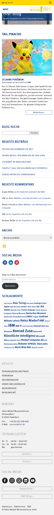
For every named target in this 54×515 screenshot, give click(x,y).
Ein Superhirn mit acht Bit (20, 214)
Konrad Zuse (23, 330)
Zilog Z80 (34, 348)
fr (9, 2)
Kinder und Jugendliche (13, 384)
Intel (24, 326)
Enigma (36, 317)
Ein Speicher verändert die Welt (17, 149)
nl (12, 2)
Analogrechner (40, 303)
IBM (11, 325)
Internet (37, 326)
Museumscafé (9, 392)
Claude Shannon (41, 310)
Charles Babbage (28, 310)
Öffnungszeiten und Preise (15, 371)
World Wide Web (23, 347)
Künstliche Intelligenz (20, 336)
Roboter (22, 343)
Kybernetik (37, 331)
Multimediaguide (10, 379)
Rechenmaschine (11, 344)
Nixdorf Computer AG (32, 340)
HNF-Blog (26, 496)
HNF (29, 82)
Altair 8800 (30, 303)
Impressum (7, 506)
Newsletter (26, 488)
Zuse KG (40, 348)
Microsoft (40, 336)
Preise (26, 461)
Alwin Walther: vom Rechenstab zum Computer (30, 198)
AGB (29, 506)
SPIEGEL (32, 343)
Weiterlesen (38, 112)
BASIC (34, 307)
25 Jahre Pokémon (13, 79)
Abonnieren (10, 285)
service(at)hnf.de (17, 424)
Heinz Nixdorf (29, 320)
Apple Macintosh (15, 307)
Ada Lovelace (8, 303)
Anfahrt (26, 454)
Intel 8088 (29, 326)
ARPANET (24, 307)
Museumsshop (9, 388)
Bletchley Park (15, 310)
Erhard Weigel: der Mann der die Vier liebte (23, 155)
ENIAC (29, 316)
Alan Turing (19, 303)
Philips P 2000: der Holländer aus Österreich (24, 168)
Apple (6, 306)
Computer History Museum (14, 313)
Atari (29, 307)
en (6, 2)
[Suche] (50, 2)
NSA (45, 340)
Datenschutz (19, 506)
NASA (19, 340)
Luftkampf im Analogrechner (16, 161)
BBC (38, 306)
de (3, 2)
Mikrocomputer (10, 340)
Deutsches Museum (36, 313)
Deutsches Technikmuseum (15, 316)
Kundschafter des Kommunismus (18, 174)
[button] (5, 262)
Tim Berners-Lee (9, 348)
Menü (5, 9)
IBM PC (18, 326)
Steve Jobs (42, 343)
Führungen (7, 375)
